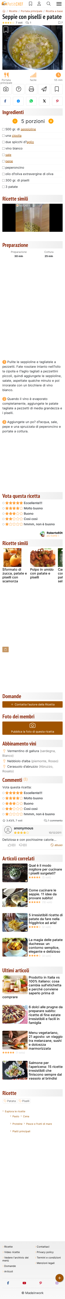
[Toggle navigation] (59, 4)
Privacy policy (45, 1252)
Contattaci (43, 1246)
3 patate (11, 187)
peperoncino (14, 167)
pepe (9, 161)
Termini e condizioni (49, 1257)
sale (8, 155)
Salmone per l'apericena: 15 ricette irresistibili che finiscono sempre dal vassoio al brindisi (46, 1070)
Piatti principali (21, 1131)
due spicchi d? (19, 142)
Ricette (8, 1246)
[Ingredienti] (5, 649)
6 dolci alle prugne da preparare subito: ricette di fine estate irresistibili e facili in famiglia (46, 1015)
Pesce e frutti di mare (39, 1123)
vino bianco (14, 148)
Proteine (17, 1123)
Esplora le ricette (15, 1111)
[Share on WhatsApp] (31, 101)
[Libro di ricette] (30, 3)
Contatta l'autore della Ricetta (34, 704)
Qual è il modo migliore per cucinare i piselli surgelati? (45, 869)
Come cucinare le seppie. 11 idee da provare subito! (43, 894)
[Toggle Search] (48, 3)
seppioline (28, 129)
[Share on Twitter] (44, 101)
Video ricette (12, 1252)
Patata (11, 1101)
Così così (30, 519)
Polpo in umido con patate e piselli (42, 573)
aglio (30, 142)
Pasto (15, 1116)
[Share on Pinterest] (57, 101)
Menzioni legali (46, 1263)
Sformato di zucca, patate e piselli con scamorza (14, 575)
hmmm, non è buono (39, 524)
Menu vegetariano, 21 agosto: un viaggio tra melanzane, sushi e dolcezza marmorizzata (46, 1040)
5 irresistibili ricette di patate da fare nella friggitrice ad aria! (46, 919)
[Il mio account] (39, 3)
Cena (26, 1116)
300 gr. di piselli (17, 180)
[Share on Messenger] (18, 101)
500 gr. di (20, 129)
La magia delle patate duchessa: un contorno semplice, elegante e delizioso (46, 946)
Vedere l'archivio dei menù (15, 1259)
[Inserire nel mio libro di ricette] (57, 89)
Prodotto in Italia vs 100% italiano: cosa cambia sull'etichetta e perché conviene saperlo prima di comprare (31, 987)
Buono (28, 513)
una (13, 135)
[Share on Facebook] (5, 101)
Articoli (8, 1271)
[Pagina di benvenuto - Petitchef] (4, 11)
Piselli (25, 1101)
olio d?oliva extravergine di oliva (29, 174)
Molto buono (33, 508)
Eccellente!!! (32, 503)
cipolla (16, 135)
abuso (58, 845)
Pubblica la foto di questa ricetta (32, 731)
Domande (10, 1266)
